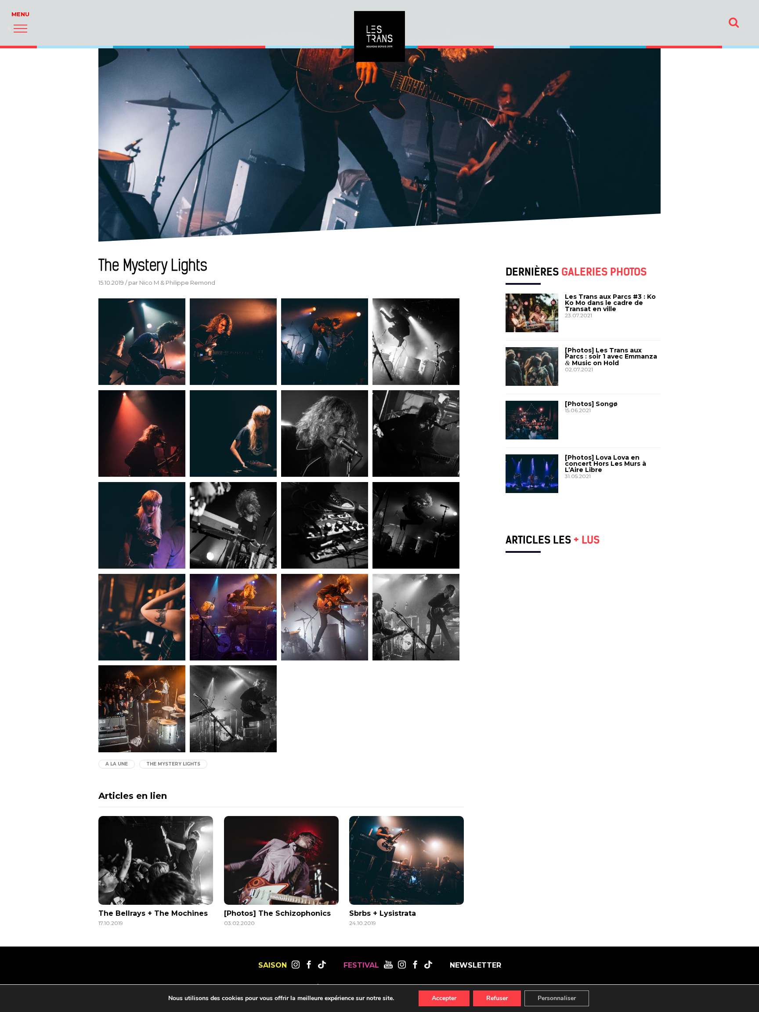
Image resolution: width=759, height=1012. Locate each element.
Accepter (444, 998)
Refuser (497, 998)
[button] (20, 28)
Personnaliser (557, 998)
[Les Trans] (379, 36)
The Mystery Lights (173, 764)
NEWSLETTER (475, 965)
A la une (116, 764)
